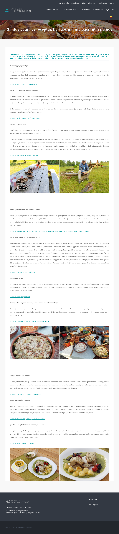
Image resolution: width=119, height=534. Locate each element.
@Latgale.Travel (19, 513)
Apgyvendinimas (69, 10)
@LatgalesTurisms (33, 513)
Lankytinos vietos (105, 3)
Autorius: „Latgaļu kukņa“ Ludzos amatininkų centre (29, 321)
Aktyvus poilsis (52, 10)
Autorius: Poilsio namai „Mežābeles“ (23, 272)
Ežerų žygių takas (88, 3)
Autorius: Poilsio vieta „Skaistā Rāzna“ (24, 155)
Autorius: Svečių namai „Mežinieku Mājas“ (25, 118)
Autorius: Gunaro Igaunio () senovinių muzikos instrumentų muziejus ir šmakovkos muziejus (49, 231)
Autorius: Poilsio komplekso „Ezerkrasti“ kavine (27, 419)
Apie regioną (93, 505)
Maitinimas (86, 10)
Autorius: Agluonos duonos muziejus (23, 84)
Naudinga (97, 10)
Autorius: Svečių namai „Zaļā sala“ (22, 443)
